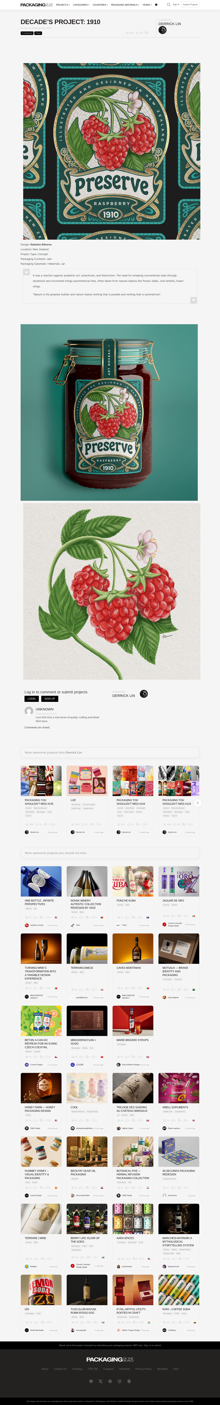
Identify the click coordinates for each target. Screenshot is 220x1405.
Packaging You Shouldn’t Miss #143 (177, 802)
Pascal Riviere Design (130, 1065)
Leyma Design (36, 1195)
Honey (28, 1115)
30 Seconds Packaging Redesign (179, 1173)
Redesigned (76, 1250)
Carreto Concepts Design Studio (175, 924)
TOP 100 (93, 1369)
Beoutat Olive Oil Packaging (83, 1173)
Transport (178, 979)
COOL (74, 1107)
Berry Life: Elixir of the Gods (85, 1240)
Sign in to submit (152, 1345)
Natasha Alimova (41, 244)
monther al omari (36, 925)
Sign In (176, 4)
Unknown (44, 709)
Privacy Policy (143, 1369)
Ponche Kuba (126, 900)
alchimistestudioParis (84, 1128)
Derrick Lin (169, 24)
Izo (27, 1309)
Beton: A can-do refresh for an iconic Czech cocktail (41, 1044)
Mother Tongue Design (131, 1330)
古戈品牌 (79, 1065)
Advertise (124, 1369)
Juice (91, 1246)
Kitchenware (134, 1317)
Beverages (41, 812)
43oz (78, 925)
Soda (39, 1313)
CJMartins (172, 1330)
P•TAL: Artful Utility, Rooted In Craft (131, 1311)
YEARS (146, 5)
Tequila (174, 905)
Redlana (33, 1266)
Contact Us (60, 1369)
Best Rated (30, 812)
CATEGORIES (80, 5)
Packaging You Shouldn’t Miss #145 (39, 802)
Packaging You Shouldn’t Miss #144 (131, 802)
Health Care (76, 808)
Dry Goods (132, 1242)
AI (118, 1115)
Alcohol (28, 808)
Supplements (88, 808)
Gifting (84, 1048)
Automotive (167, 979)
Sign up (49, 698)
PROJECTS (62, 5)
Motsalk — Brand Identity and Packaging (175, 971)
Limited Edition (184, 1249)
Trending (77, 1369)
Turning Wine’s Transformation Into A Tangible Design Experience (40, 973)
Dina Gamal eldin (82, 1195)
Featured (108, 1369)
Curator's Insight (89, 804)
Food (38, 33)
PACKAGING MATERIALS (124, 5)
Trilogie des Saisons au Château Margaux (132, 1109)
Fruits (84, 1246)
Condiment (27, 33)
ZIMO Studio (35, 1128)
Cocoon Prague (36, 1065)
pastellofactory (82, 997)
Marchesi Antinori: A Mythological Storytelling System (178, 1242)
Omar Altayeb (173, 997)
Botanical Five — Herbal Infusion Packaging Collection (133, 1175)
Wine (82, 912)
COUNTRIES (99, 5)
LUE (73, 800)
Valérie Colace (127, 1128)
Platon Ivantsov (174, 1128)
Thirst (124, 925)
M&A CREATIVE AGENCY (36, 996)
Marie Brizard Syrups (133, 1040)
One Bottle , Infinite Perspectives (39, 902)
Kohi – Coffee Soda (176, 1309)
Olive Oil (75, 1179)
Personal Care (92, 1111)
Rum (127, 905)
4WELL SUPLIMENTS (175, 1107)
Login (32, 698)
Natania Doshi (173, 1266)
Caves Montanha (129, 968)
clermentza (172, 1195)
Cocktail (37, 1051)
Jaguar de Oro (173, 900)
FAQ (175, 1369)
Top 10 (28, 816)
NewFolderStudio (37, 1330)
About (45, 1369)
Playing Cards (168, 1253)
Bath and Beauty (40, 808)
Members (162, 1369)
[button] (169, 5)
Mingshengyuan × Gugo (83, 1042)
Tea (91, 1048)
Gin (35, 908)
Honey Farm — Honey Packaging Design (40, 1109)
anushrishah (127, 1266)
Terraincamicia (82, 968)
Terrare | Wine (35, 1238)
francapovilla (81, 1330)
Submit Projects (190, 4)
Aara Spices (125, 1238)
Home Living (128, 812)
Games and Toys (169, 1179)
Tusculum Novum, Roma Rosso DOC (83, 1311)
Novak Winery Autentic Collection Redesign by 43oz (86, 904)
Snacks (139, 812)
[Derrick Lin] (162, 30)
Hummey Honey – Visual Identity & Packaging (37, 1175)
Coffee (176, 1313)
